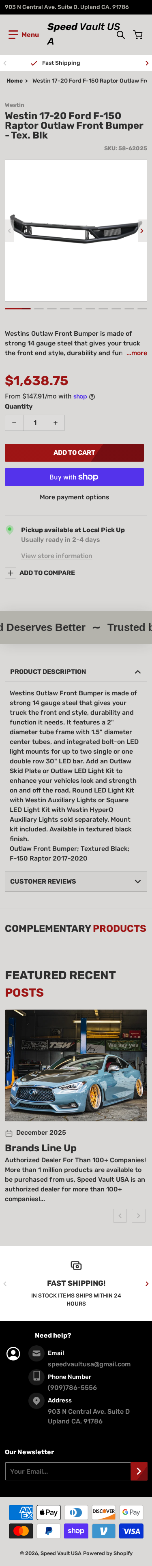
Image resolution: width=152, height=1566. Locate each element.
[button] (24, 34)
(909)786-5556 (72, 1387)
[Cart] (138, 34)
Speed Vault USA (61, 1553)
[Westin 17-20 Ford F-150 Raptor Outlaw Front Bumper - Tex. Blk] (18, 308)
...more (136, 353)
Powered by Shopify (108, 1553)
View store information (56, 556)
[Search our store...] (121, 35)
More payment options (74, 497)
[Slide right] (147, 63)
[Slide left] (5, 63)
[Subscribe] (139, 1471)
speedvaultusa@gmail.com (89, 1364)
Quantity (19, 406)
